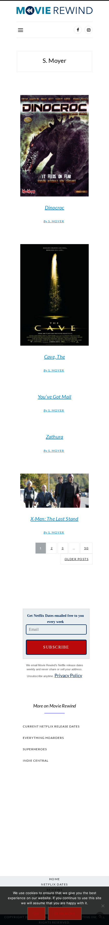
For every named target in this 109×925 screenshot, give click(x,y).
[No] (102, 905)
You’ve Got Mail (54, 396)
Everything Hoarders (43, 738)
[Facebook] (78, 30)
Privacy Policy (68, 675)
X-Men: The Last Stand (54, 519)
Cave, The (54, 356)
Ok (36, 913)
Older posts (77, 559)
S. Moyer (54, 221)
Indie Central (35, 760)
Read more (65, 913)
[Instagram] (88, 30)
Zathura (54, 437)
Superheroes (35, 749)
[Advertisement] (54, 818)
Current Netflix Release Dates (51, 726)
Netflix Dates (54, 884)
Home (54, 879)
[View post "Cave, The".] (54, 295)
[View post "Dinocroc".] (54, 145)
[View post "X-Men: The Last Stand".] (54, 491)
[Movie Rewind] (54, 10)
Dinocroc (54, 207)
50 (86, 548)
